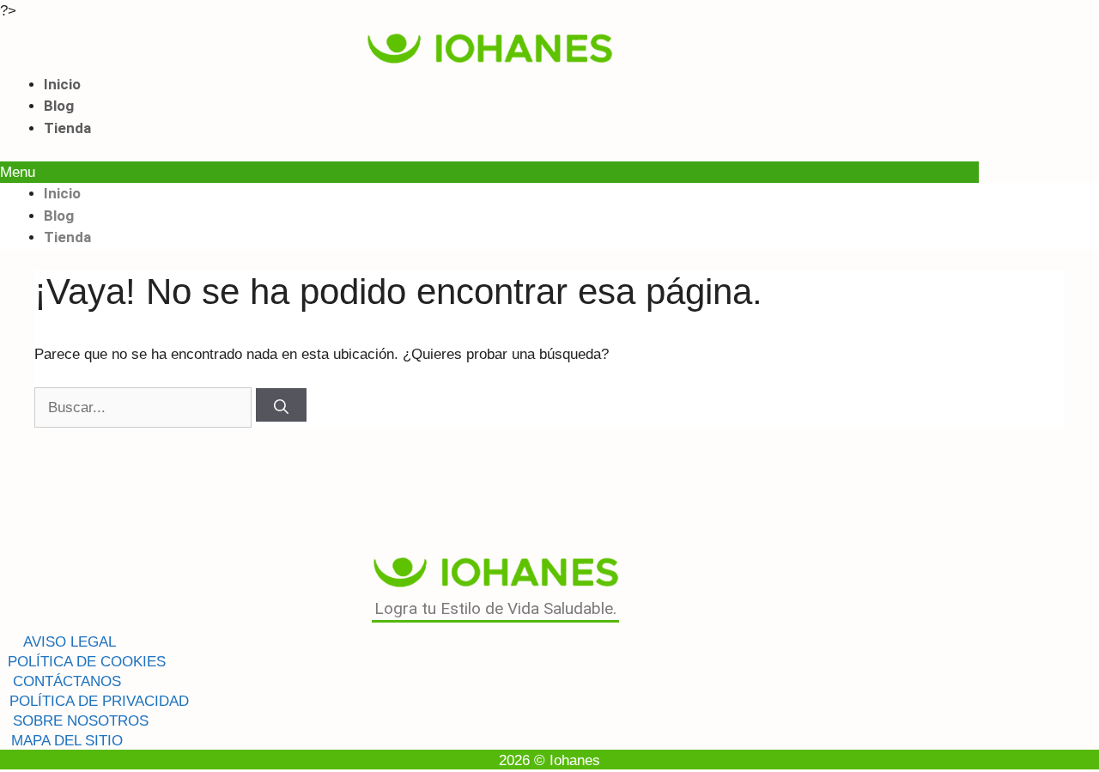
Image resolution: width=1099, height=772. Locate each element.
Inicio (62, 84)
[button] (489, 172)
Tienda (67, 128)
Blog (59, 105)
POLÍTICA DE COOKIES (87, 661)
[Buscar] (281, 405)
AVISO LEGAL (69, 642)
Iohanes (575, 760)
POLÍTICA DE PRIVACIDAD (99, 701)
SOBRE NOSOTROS (81, 721)
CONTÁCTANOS (67, 681)
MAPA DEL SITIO (67, 740)
